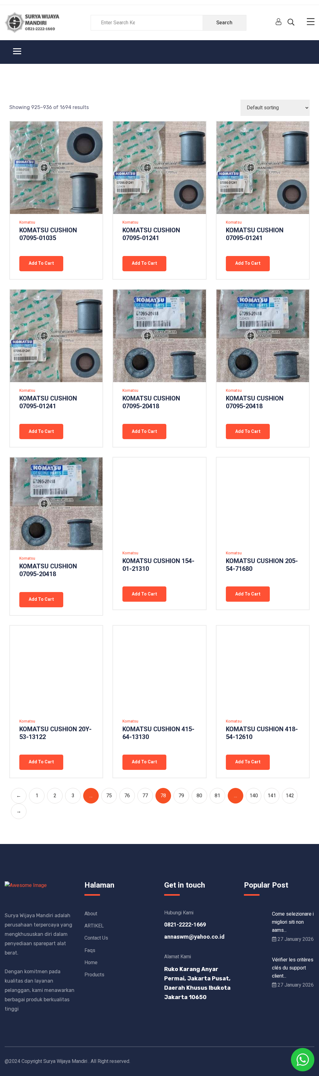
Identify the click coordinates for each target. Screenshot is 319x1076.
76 (127, 795)
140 (254, 795)
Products (94, 975)
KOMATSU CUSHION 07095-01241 (151, 234)
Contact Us (96, 938)
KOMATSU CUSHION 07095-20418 (151, 402)
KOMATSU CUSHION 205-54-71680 (262, 565)
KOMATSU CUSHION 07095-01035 (48, 234)
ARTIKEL (94, 926)
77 (145, 795)
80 (199, 795)
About (90, 913)
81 (217, 795)
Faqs (89, 950)
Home (91, 962)
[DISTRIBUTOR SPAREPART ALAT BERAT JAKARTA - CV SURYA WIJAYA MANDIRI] (33, 22)
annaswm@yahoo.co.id (194, 937)
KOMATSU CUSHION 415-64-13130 (158, 733)
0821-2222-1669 (185, 925)
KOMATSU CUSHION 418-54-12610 (262, 733)
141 (272, 795)
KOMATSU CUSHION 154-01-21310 (158, 565)
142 (290, 795)
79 (181, 795)
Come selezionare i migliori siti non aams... (293, 922)
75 (109, 795)
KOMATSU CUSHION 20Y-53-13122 (55, 733)
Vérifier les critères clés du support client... (292, 968)
